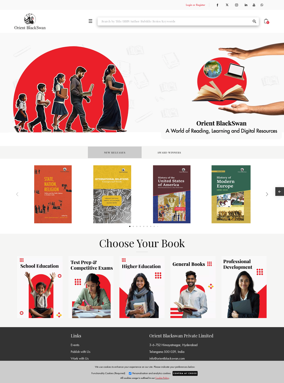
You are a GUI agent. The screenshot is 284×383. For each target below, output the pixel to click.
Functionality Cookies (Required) (108, 373)
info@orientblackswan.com (167, 358)
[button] (262, 194)
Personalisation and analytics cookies (151, 373)
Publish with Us (80, 351)
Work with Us (79, 358)
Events (75, 345)
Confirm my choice (185, 373)
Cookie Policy (162, 378)
